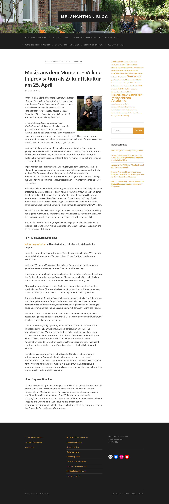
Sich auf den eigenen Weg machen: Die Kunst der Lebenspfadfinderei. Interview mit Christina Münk (127, 157)
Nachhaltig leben (113, 37)
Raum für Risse (115, 110)
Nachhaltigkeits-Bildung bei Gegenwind (127, 150)
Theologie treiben (60, 37)
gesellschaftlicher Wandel (119, 80)
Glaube (138, 79)
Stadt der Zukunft (124, 113)
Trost (120, 116)
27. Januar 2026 (32, 91)
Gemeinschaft (122, 77)
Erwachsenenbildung (117, 70)
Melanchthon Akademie (121, 99)
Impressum (29, 447)
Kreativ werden (73, 447)
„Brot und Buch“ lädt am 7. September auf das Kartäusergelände (127, 166)
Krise (140, 86)
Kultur (121, 88)
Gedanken (114, 77)
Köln (127, 88)
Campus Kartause (130, 62)
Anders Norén (129, 494)
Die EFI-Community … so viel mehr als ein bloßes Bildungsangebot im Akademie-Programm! (127, 183)
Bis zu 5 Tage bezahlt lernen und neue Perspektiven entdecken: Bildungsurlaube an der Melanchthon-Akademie (127, 174)
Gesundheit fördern (93, 45)
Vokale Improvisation (35, 244)
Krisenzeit (114, 89)
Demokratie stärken (127, 67)
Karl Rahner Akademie (134, 83)
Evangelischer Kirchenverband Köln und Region (124, 73)
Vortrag (126, 116)
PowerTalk (132, 107)
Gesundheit (131, 80)
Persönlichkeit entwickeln (37, 45)
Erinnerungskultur (138, 67)
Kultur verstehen (116, 45)
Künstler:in (133, 89)
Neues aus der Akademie (36, 37)
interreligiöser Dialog (121, 83)
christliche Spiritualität (118, 65)
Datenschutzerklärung (33, 437)
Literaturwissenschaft (117, 92)
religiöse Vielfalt (125, 110)
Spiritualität (114, 113)
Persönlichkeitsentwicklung (119, 107)
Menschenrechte (116, 104)
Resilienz (133, 110)
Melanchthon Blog (84, 17)
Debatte (135, 64)
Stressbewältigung (135, 113)
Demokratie (115, 67)
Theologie (114, 116)
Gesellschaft (134, 76)
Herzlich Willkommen (33, 442)
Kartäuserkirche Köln (117, 86)
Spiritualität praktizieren (67, 45)
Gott (112, 83)
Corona (129, 64)
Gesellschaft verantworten (86, 37)
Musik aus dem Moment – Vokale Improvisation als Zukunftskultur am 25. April (63, 78)
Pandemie (126, 104)
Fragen (140, 73)
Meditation (128, 92)
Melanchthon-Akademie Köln (126, 94)
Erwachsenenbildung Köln (131, 70)
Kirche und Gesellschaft (130, 86)
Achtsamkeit (117, 61)
